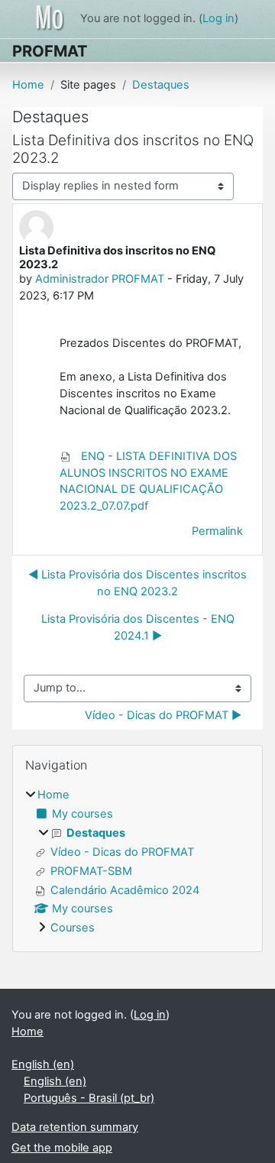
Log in (218, 18)
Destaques (160, 85)
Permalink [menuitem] (217, 531)
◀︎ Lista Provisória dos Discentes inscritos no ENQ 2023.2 (137, 583)
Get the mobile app (61, 1148)
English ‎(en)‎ (42, 1064)
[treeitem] (137, 862)
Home (28, 85)
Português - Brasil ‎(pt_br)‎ (89, 1098)
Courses (72, 928)
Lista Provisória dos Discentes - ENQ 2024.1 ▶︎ (138, 627)
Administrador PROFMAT (99, 279)
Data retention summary (74, 1127)
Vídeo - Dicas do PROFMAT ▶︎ (163, 715)
